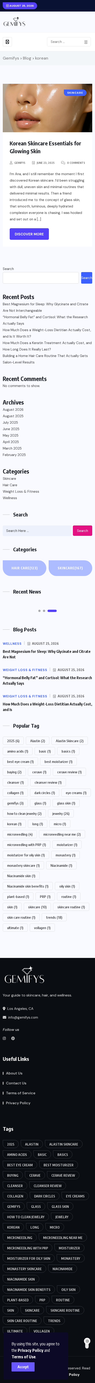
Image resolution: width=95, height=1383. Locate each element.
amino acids (17, 751)
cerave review (69, 772)
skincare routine (71, 907)
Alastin (37, 741)
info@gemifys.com (22, 1017)
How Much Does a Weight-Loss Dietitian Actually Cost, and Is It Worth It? (47, 333)
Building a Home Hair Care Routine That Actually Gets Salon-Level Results (45, 359)
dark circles (44, 793)
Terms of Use (24, 1356)
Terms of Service (20, 1093)
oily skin (67, 886)
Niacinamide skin (21, 876)
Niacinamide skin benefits (27, 886)
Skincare (9, 478)
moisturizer (67, 845)
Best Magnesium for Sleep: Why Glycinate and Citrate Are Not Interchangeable (45, 307)
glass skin (66, 803)
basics (68, 751)
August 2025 (13, 416)
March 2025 (12, 448)
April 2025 (11, 442)
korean (14, 824)
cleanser (15, 782)
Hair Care (10, 485)
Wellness (10, 498)
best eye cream (20, 761)
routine (68, 896)
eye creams (76, 793)
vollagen (42, 928)
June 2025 (11, 429)
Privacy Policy (30, 1350)
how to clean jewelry (24, 813)
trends (54, 917)
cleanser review (48, 782)
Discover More (29, 234)
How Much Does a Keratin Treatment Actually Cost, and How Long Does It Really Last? (47, 346)
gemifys (15, 803)
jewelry (60, 813)
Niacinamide (61, 865)
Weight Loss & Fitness (21, 491)
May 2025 (10, 435)
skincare (37, 907)
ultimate (15, 928)
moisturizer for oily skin (26, 855)
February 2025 (14, 455)
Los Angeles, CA (19, 1008)
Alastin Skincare (69, 741)
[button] (39, 611)
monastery (65, 855)
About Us (14, 1073)
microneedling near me (62, 834)
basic (45, 751)
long (37, 824)
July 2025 (10, 422)
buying (14, 772)
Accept (23, 1367)
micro (60, 824)
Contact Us (16, 1083)
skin (12, 907)
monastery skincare (23, 865)
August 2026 (13, 409)
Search (8, 269)
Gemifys (19, 163)
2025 (13, 741)
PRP (45, 896)
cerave (39, 772)
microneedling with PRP (26, 845)
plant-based (18, 896)
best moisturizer (58, 761)
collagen (15, 793)
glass (40, 803)
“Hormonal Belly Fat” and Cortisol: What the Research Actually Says (45, 320)
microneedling (20, 834)
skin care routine (21, 917)
